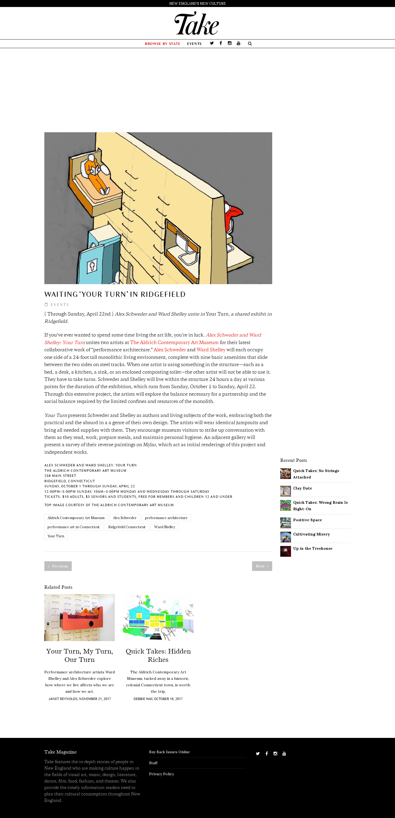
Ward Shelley (211, 350)
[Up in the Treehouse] (285, 550)
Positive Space (307, 519)
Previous (59, 566)
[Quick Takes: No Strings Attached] (285, 473)
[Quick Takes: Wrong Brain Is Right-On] (285, 504)
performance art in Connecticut (74, 527)
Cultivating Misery (311, 534)
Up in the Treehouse (312, 548)
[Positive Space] (285, 522)
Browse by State (163, 44)
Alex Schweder (170, 350)
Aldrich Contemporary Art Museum (76, 518)
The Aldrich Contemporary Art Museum (174, 343)
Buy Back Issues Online (169, 751)
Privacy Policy (161, 773)
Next (260, 566)
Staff (153, 762)
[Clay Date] (285, 490)
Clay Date (302, 488)
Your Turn (56, 536)
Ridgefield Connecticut (127, 527)
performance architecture (166, 518)
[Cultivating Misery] (285, 536)
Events (194, 44)
